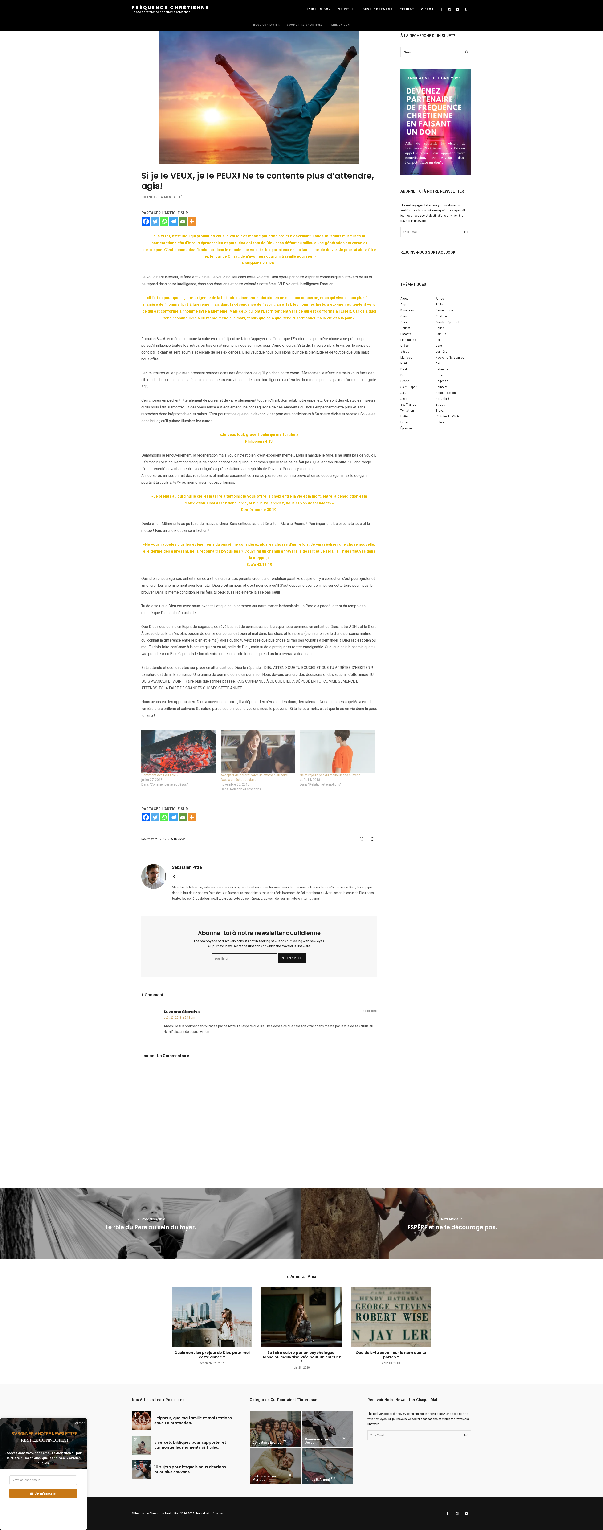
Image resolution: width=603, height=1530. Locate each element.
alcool (405, 298)
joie (439, 345)
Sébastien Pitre (187, 867)
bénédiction (444, 310)
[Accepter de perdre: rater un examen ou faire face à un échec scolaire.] (258, 751)
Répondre (370, 1011)
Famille (441, 334)
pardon (405, 369)
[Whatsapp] (164, 221)
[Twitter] (155, 221)
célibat (405, 328)
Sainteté (442, 387)
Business (407, 310)
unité (404, 416)
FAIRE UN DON (319, 9)
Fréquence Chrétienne (170, 7)
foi (438, 340)
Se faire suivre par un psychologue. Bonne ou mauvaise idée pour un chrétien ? (301, 1357)
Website (173, 876)
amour (440, 298)
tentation (407, 410)
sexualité (442, 398)
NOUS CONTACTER (266, 25)
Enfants (406, 334)
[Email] (183, 221)
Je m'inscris (45, 1493)
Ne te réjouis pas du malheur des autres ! (330, 775)
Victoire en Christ (448, 416)
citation (441, 316)
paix (439, 363)
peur (403, 375)
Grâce (404, 345)
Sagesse (442, 381)
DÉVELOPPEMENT (377, 9)
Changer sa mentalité (161, 197)
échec (404, 422)
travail (440, 410)
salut (404, 393)
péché (404, 381)
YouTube (457, 9)
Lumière (441, 351)
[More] (192, 221)
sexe (403, 398)
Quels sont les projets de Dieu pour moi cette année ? (212, 1355)
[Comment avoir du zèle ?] (178, 751)
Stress (440, 404)
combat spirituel (447, 322)
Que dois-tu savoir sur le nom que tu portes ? (391, 1355)
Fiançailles (408, 340)
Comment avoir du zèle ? (159, 775)
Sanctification (446, 393)
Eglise (440, 328)
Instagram (449, 9)
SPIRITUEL (347, 9)
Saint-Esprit (408, 387)
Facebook (441, 9)
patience (442, 369)
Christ (404, 316)
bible (439, 304)
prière (440, 375)
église (440, 422)
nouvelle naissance (450, 357)
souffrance (408, 404)
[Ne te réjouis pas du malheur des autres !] (337, 751)
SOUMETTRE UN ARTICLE (304, 25)
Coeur (404, 322)
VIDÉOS (427, 9)
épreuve (406, 428)
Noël (403, 363)
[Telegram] (173, 221)
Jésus (404, 351)
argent (405, 304)
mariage (406, 357)
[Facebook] (146, 221)
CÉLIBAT (407, 9)
